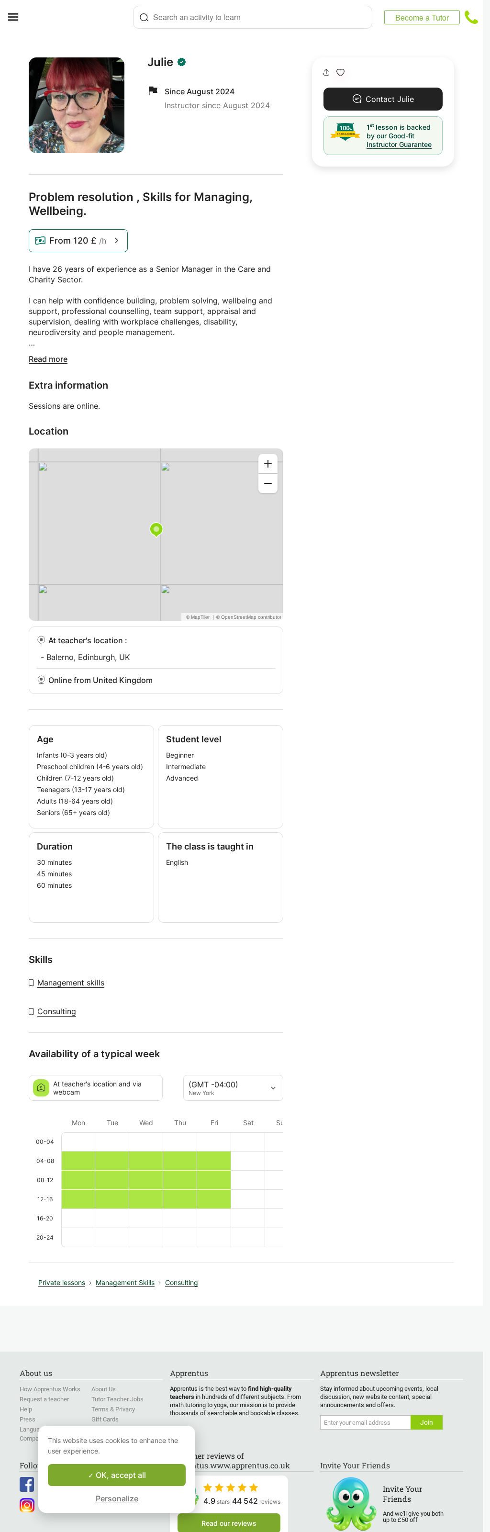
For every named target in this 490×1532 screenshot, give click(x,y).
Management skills (70, 982)
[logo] (79, 17)
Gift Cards (105, 1419)
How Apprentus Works (50, 1389)
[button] (340, 72)
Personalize (117, 1498)
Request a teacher (44, 1399)
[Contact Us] (471, 17)
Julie (160, 62)
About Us (103, 1389)
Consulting (56, 1011)
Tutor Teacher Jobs (117, 1399)
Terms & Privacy (113, 1409)
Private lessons (61, 1282)
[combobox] (252, 17)
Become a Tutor (422, 17)
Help (26, 1409)
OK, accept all (120, 1475)
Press (27, 1419)
